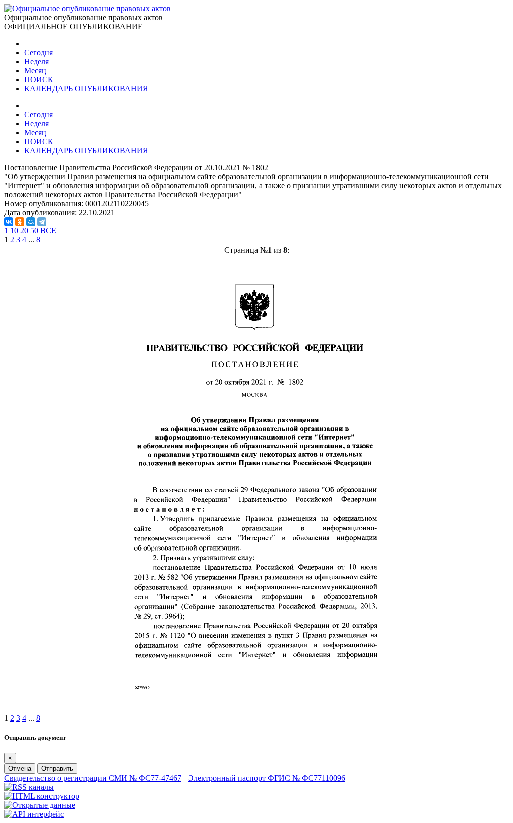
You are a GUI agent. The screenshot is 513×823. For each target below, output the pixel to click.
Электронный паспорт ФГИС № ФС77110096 (266, 778)
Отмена (19, 768)
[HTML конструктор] (41, 796)
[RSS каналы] (29, 787)
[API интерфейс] (34, 814)
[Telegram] (41, 221)
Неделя (36, 61)
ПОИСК (38, 79)
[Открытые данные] (39, 805)
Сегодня (38, 52)
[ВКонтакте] (8, 221)
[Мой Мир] (30, 221)
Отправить (57, 768)
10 (14, 230)
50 (34, 230)
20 (24, 230)
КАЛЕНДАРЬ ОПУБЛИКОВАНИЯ (86, 88)
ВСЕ (48, 230)
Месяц (35, 70)
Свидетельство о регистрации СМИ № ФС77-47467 (92, 778)
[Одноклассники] (19, 221)
